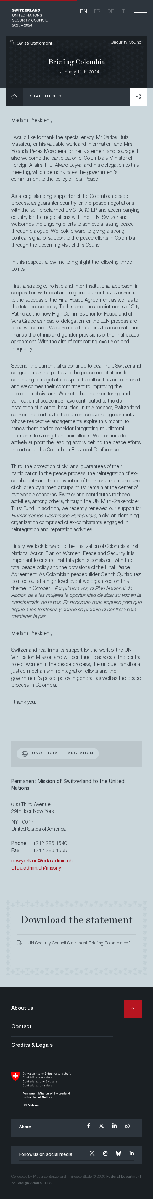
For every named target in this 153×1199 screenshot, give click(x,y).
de (111, 12)
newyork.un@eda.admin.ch (42, 861)
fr (97, 12)
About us (22, 1008)
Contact (21, 1027)
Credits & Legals (32, 1045)
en (84, 12)
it (123, 12)
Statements (46, 96)
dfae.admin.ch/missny (36, 868)
